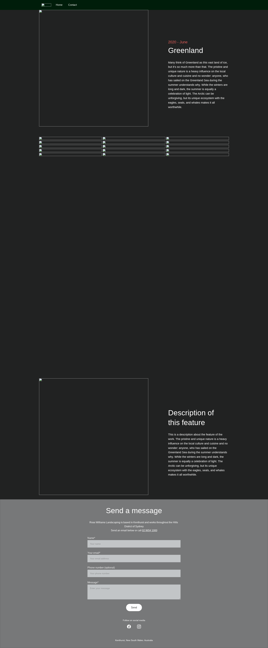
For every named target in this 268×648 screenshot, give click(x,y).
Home (59, 5)
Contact (72, 5)
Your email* (93, 553)
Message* (92, 582)
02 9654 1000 (149, 530)
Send (134, 607)
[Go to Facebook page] (129, 626)
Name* (91, 538)
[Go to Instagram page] (139, 626)
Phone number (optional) (101, 567)
